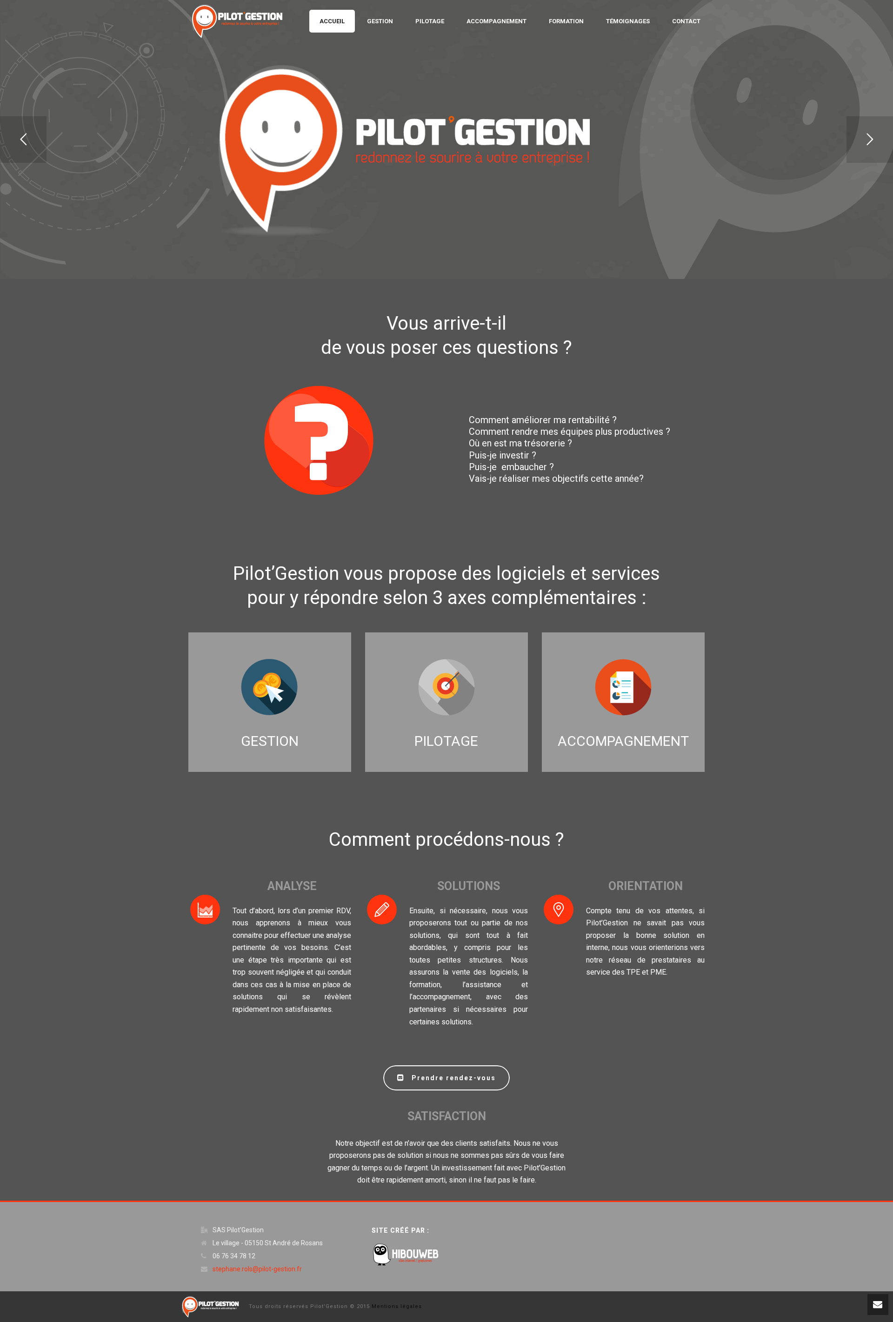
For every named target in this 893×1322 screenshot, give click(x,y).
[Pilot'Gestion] (210, 1306)
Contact (686, 21)
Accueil (332, 21)
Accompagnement (496, 21)
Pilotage (429, 21)
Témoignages (628, 21)
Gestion (380, 21)
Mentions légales (397, 1306)
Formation (566, 21)
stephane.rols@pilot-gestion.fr (257, 1269)
